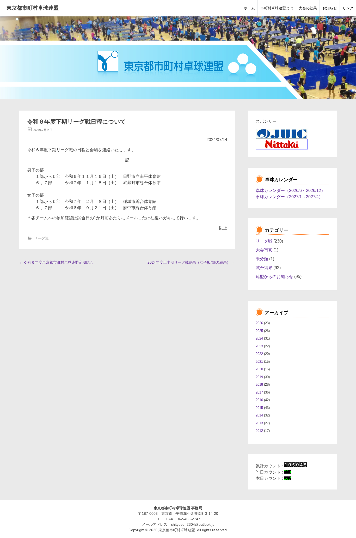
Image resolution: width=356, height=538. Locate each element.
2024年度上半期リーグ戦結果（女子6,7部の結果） (191, 262)
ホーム (249, 8)
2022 (259, 354)
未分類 (262, 259)
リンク (347, 8)
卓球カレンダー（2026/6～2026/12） (290, 190)
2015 (259, 408)
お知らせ (329, 8)
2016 (259, 400)
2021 (259, 362)
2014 (259, 415)
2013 (259, 423)
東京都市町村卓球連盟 (33, 8)
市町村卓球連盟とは (276, 8)
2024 (259, 338)
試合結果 (264, 267)
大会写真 (264, 250)
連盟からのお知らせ (274, 276)
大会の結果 (308, 8)
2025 (259, 331)
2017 (259, 392)
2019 (259, 377)
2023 (259, 346)
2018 (259, 384)
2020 (259, 369)
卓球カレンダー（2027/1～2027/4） (289, 197)
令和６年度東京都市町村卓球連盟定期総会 (56, 262)
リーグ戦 (41, 238)
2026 (259, 323)
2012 (259, 431)
